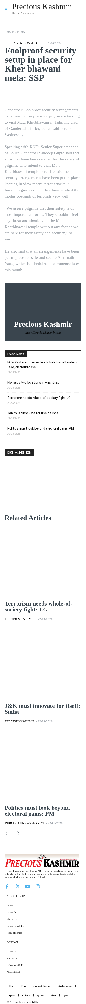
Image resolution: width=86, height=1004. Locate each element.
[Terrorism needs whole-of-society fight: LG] (43, 561)
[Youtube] (27, 886)
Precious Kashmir (26, 43)
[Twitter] (17, 886)
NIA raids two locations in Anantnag (33, 382)
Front (22, 32)
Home (9, 32)
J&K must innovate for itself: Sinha (32, 413)
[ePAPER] (43, 489)
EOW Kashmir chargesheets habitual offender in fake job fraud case (42, 364)
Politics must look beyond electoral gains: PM (40, 428)
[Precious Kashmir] (8, 43)
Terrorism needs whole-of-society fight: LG (38, 398)
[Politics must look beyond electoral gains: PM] (43, 766)
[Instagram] (38, 886)
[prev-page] (8, 833)
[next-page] (16, 833)
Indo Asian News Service (25, 823)
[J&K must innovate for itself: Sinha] (43, 663)
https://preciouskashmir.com (43, 332)
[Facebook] (7, 886)
